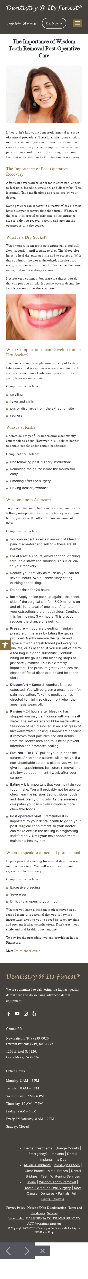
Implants (57, 1154)
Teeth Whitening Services (60, 1176)
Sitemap (52, 1213)
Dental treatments (38, 1148)
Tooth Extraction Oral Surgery (47, 1188)
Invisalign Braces (67, 1165)
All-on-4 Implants (37, 1165)
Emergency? (37, 1154)
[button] (5, 645)
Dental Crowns (52, 1199)
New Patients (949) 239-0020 (27, 1038)
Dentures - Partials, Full (59, 1193)
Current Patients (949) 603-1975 (29, 1043)
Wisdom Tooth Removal (57, 1182)
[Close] (42, 1251)
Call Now (53, 23)
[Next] (26, 1250)
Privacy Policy (15, 1207)
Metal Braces (58, 1171)
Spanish (30, 23)
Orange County (67, 1148)
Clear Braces (34, 1171)
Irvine (31, 1182)
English (13, 23)
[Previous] (9, 1250)
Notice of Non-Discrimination (46, 1207)
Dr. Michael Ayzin (27, 950)
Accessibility (16, 1218)
